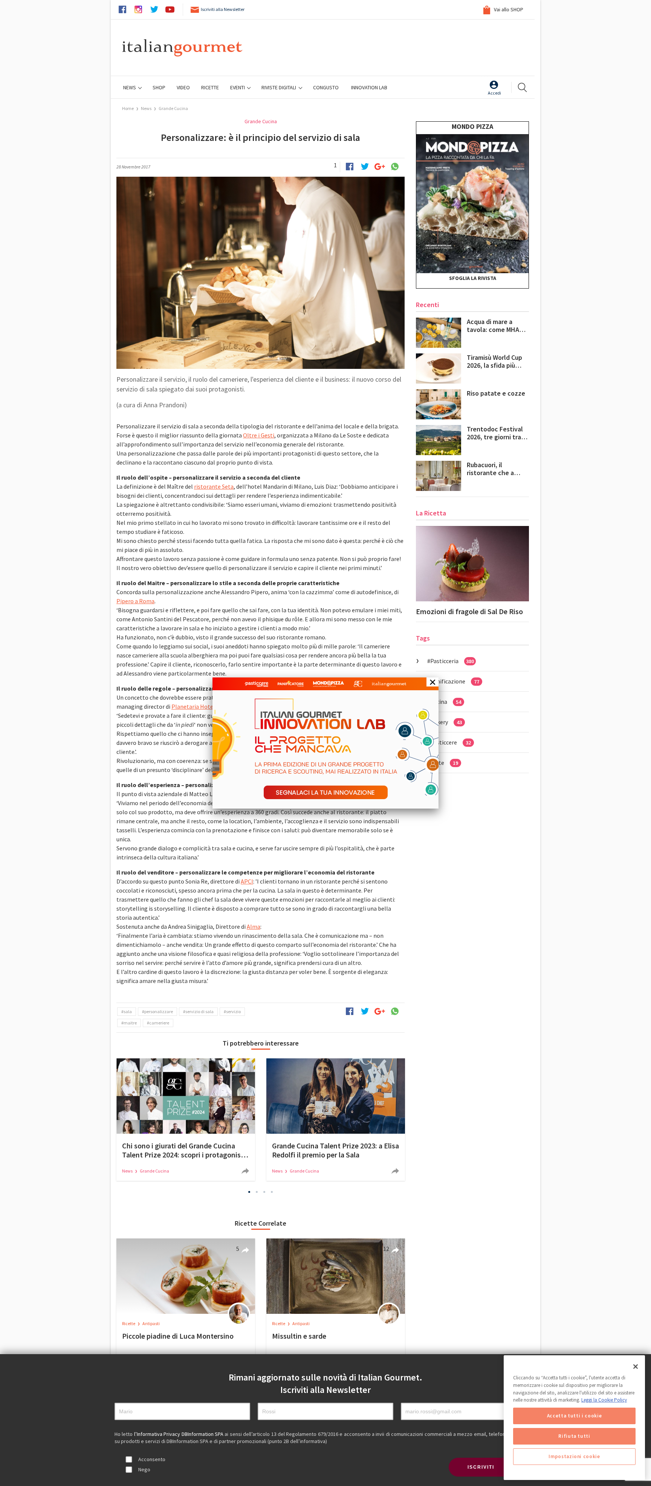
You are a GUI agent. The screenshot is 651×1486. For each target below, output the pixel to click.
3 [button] (264, 1192)
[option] (186, 1119)
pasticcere (450, 742)
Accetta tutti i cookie (574, 1416)
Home (128, 108)
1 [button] (249, 1192)
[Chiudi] (635, 1366)
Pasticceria (452, 661)
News (130, 87)
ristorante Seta (214, 486)
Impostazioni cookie (574, 1456)
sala (128, 1011)
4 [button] (272, 1192)
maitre (130, 1023)
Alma (253, 926)
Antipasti (151, 1323)
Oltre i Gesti (258, 435)
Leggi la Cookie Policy (604, 1400)
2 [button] (257, 1192)
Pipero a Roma (135, 601)
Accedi (494, 93)
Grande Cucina (173, 108)
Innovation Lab (369, 87)
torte (444, 762)
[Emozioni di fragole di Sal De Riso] (472, 563)
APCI (247, 881)
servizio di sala (199, 1011)
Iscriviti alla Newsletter (223, 9)
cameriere (159, 1023)
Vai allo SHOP (508, 9)
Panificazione (454, 681)
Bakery (446, 722)
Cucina (445, 701)
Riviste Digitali (279, 87)
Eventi (238, 87)
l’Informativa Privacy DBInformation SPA (179, 1434)
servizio (233, 1011)
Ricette (129, 1323)
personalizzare (158, 1011)
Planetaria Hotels (194, 706)
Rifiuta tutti (574, 1436)
